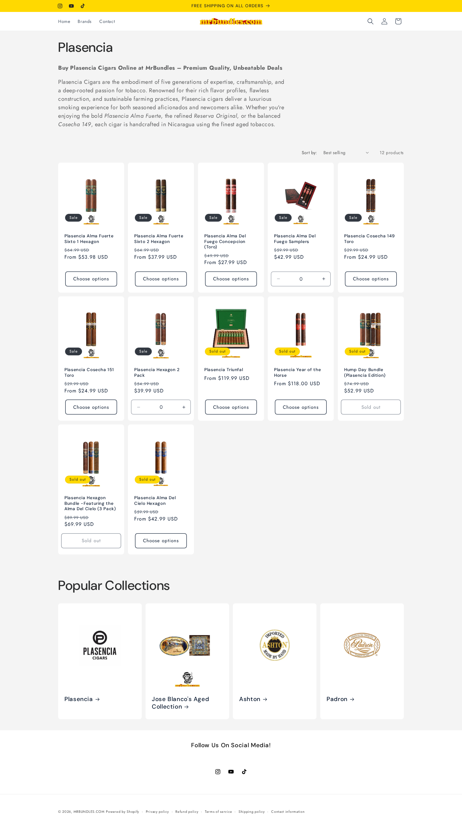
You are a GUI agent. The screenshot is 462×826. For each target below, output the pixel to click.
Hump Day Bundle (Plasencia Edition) (365, 372)
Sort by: (309, 152)
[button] (370, 21)
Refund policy (186, 811)
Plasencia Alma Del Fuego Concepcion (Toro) (225, 241)
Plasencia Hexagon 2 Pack (157, 372)
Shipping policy (252, 811)
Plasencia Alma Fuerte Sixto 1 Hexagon (88, 238)
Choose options (91, 278)
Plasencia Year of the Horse (297, 372)
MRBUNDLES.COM (89, 811)
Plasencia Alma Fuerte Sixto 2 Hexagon (158, 238)
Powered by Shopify (122, 811)
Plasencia (78, 699)
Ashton (250, 699)
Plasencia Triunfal (223, 369)
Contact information (288, 811)
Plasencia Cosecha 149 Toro (369, 238)
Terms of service (218, 811)
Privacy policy (157, 811)
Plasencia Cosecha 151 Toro (89, 372)
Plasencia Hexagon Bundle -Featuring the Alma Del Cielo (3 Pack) (90, 503)
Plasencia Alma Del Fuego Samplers (295, 238)
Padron (337, 699)
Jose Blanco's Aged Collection (180, 702)
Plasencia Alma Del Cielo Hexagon (155, 500)
